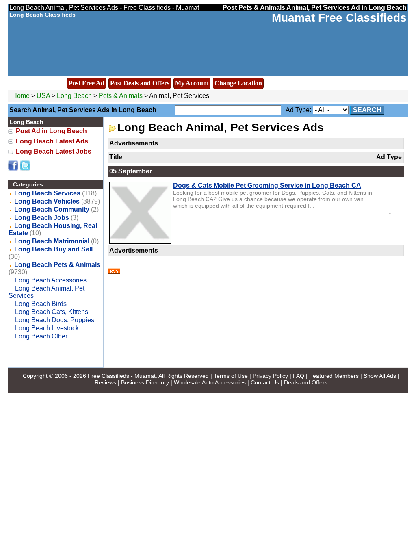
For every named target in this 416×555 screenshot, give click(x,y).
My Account (192, 83)
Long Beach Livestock (47, 328)
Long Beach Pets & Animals (57, 264)
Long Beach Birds (41, 303)
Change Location (238, 83)
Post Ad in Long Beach (51, 131)
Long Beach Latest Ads (52, 141)
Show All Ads (380, 376)
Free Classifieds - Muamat (122, 376)
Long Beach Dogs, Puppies (54, 320)
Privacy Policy (270, 376)
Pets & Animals (121, 95)
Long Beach (75, 95)
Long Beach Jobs (41, 217)
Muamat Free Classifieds (339, 17)
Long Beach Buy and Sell (53, 249)
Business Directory (145, 382)
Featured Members (334, 376)
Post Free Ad (86, 83)
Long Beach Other (41, 336)
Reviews (105, 382)
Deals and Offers (305, 382)
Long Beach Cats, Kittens (51, 311)
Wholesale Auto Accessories (210, 382)
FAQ (298, 376)
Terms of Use (231, 376)
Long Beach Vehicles (47, 201)
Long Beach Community (51, 209)
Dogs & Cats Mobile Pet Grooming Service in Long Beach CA (267, 185)
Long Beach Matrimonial (51, 241)
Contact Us (265, 382)
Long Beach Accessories (51, 280)
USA (43, 95)
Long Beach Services (47, 193)
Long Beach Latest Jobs (53, 151)
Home (21, 95)
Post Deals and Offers (139, 83)
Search (367, 109)
